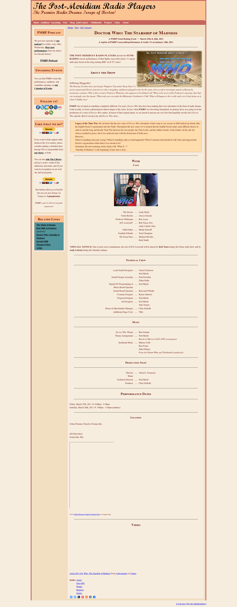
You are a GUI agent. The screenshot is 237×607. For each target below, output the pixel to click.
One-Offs (80, 583)
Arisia (79, 579)
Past (65, 22)
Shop (72, 22)
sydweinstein (121, 573)
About (126, 22)
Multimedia (96, 22)
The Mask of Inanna (46, 224)
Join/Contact (82, 22)
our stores (38, 152)
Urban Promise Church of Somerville (87, 514)
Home (36, 22)
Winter (79, 586)
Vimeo (133, 573)
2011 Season (85, 27)
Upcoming (55, 22)
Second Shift (42, 241)
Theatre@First (43, 244)
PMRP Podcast (48, 60)
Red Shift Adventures (46, 228)
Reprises (80, 589)
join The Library (54, 159)
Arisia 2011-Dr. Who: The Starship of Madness (90, 573)
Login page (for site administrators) (191, 603)
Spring (79, 593)
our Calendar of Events (46, 86)
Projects (108, 22)
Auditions (45, 22)
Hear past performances (44, 49)
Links (117, 22)
